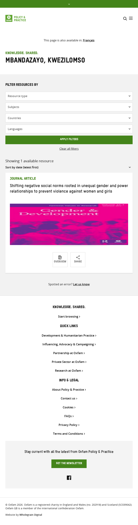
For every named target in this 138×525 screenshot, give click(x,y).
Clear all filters (69, 149)
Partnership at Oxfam (68, 353)
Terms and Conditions (68, 433)
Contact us (68, 398)
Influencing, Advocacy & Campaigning (68, 344)
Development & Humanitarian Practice (68, 335)
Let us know (81, 284)
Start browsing (68, 316)
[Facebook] (69, 477)
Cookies (68, 407)
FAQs (68, 416)
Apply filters (69, 139)
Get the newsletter (69, 463)
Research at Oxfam (68, 370)
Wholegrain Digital (30, 514)
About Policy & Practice (68, 389)
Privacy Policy (68, 425)
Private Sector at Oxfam (68, 362)
